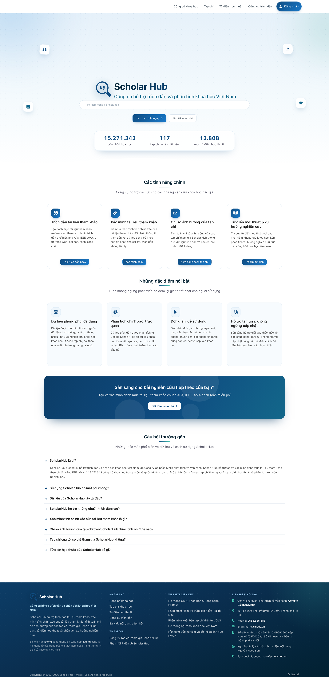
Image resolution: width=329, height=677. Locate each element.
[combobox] (164, 104)
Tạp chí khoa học (120, 606)
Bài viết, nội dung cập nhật (126, 623)
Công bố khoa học (121, 600)
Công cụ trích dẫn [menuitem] (260, 6)
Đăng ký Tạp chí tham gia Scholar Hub (134, 638)
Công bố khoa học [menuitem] (186, 6)
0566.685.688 (256, 620)
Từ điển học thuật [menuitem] (230, 6)
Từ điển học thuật (120, 612)
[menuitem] (288, 6)
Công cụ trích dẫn (120, 617)
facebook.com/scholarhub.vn (269, 656)
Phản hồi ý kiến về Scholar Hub (129, 643)
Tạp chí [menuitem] (208, 6)
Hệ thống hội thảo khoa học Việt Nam (192, 626)
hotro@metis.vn (255, 626)
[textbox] (165, 105)
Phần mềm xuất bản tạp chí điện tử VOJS (194, 620)
